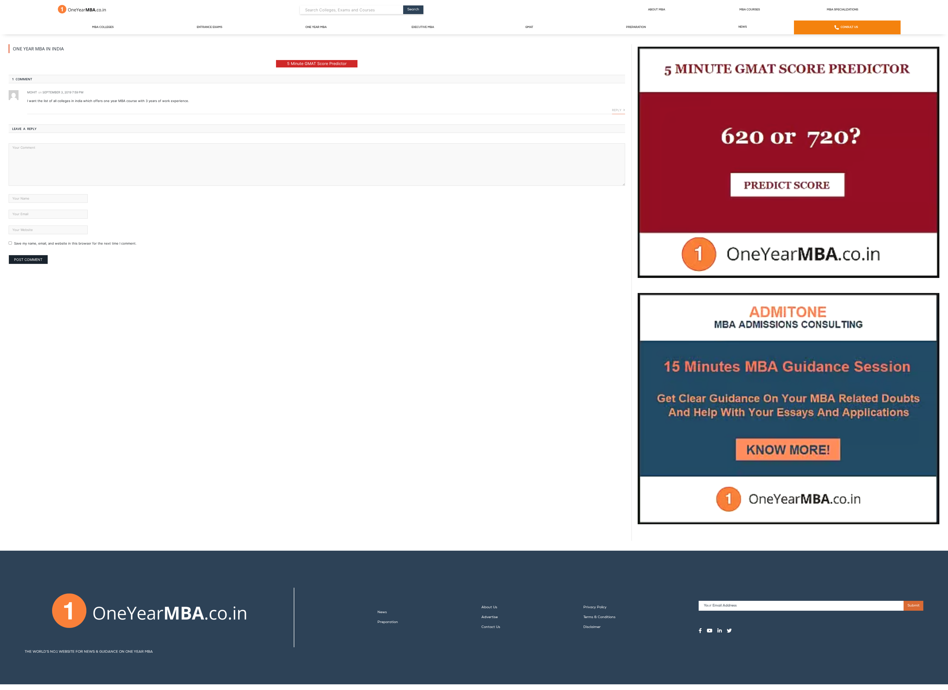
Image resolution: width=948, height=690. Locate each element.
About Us (489, 607)
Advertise (489, 617)
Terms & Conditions (599, 617)
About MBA (656, 9)
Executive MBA (423, 27)
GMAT (529, 27)
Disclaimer (592, 627)
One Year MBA (316, 27)
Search (413, 9)
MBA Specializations (842, 9)
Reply (617, 110)
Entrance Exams (209, 27)
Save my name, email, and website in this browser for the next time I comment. (75, 243)
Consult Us (849, 27)
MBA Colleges (103, 27)
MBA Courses (749, 9)
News (742, 27)
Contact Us (490, 627)
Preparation (636, 27)
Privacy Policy (595, 607)
